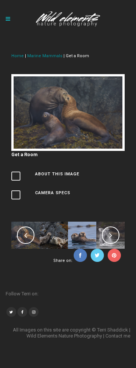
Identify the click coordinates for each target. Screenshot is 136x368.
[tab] (68, 177)
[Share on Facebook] (80, 260)
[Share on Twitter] (97, 260)
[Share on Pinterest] (114, 260)
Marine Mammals (44, 55)
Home (18, 55)
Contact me (117, 336)
